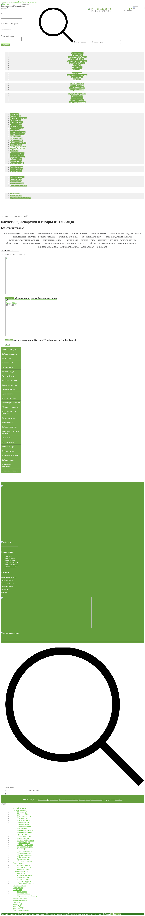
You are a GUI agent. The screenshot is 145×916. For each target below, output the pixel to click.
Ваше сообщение (7, 36)
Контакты (4, 589)
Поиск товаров (80, 42)
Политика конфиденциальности (48, 800)
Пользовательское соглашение (68, 800)
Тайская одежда (128, 240)
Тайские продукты (75, 243)
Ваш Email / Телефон (9, 24)
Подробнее (116, 914)
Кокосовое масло (46, 237)
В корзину (9, 340)
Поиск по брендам (11, 234)
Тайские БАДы (11, 243)
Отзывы (4, 592)
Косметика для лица (67, 237)
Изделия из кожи (134, 234)
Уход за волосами (68, 246)
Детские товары (79, 234)
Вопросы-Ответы (7, 583)
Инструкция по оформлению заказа (90, 800)
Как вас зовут (6, 30)
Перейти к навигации (9, 2)
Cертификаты (29, 234)
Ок (111, 914)
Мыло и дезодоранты (51, 240)
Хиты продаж (87, 246)
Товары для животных (128, 243)
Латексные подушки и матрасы (24, 240)
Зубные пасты (117, 234)
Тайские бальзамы (31, 243)
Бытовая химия (61, 234)
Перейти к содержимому (27, 2)
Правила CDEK (7, 580)
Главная (25, 4)
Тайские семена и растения (102, 243)
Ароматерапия (45, 234)
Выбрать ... (9, 298)
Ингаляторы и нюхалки (24, 237)
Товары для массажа (48, 246)
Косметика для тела (91, 237)
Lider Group (118, 800)
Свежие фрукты (88, 240)
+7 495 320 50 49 (101, 8)
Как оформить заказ (8, 577)
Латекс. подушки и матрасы (119, 237)
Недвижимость (7, 586)
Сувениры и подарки (108, 240)
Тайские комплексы (54, 243)
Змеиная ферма (98, 234)
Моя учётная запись (13, 644)
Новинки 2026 (72, 240)
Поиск (7, 646)
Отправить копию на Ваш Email (13, 216)
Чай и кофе (102, 246)
